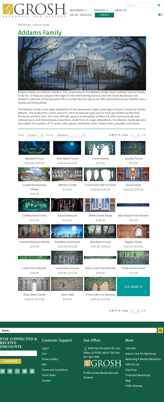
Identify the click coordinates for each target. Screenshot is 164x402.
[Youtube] (24, 371)
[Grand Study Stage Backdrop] (133, 174)
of (143, 135)
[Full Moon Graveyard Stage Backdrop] (67, 231)
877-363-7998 (91, 357)
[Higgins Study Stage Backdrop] (133, 231)
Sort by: (50, 135)
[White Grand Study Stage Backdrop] (100, 205)
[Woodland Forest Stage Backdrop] (100, 231)
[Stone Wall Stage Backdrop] (67, 284)
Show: (21, 135)
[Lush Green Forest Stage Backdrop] (67, 258)
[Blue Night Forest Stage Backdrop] (67, 148)
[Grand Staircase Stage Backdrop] (67, 205)
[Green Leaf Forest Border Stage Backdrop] (100, 258)
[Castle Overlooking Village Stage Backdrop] (34, 174)
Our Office (92, 340)
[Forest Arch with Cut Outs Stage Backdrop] (100, 174)
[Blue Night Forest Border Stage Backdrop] (133, 205)
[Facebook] (2, 371)
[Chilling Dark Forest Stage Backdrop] (34, 205)
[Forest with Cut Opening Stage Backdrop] (100, 284)
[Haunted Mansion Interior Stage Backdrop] (34, 231)
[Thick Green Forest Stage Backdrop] (133, 258)
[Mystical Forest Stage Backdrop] (34, 148)
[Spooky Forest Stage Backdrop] (133, 148)
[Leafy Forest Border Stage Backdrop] (34, 258)
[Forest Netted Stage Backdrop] (100, 148)
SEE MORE (133, 286)
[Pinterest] (32, 371)
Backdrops (24, 24)
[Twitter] (9, 371)
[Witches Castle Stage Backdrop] (67, 174)
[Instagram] (17, 371)
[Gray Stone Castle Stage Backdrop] (34, 284)
